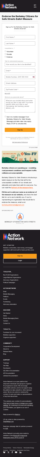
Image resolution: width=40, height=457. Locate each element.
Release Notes (7, 351)
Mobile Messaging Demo (11, 318)
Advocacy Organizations (10, 280)
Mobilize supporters (9, 335)
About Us (6, 349)
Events (5, 299)
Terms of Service (17, 447)
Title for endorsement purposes (14, 61)
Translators (12, 450)
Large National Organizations (12, 277)
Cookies (5, 450)
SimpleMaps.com (8, 421)
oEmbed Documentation (10, 376)
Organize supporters (9, 337)
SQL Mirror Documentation (11, 370)
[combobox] (33, 77)
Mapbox (17, 414)
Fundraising (6, 301)
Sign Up (20, 256)
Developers (7, 368)
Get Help (6, 365)
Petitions (5, 296)
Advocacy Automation (10, 304)
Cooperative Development (11, 346)
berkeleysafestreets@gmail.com (13, 205)
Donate (9, 54)
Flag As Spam (34, 147)
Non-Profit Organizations (10, 275)
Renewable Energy (29, 447)
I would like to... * (10, 48)
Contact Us (6, 323)
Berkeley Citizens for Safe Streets (20, 222)
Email (4, 291)
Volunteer (10, 51)
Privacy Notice (7, 447)
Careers (5, 321)
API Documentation (9, 373)
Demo (5, 315)
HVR (6, 428)
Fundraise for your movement (12, 332)
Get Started (6, 313)
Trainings (6, 363)
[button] (35, 7)
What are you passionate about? (14, 97)
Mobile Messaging (9, 294)
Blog (4, 354)
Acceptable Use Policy (23, 450)
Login (20, 260)
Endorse (9, 57)
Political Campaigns (9, 282)
